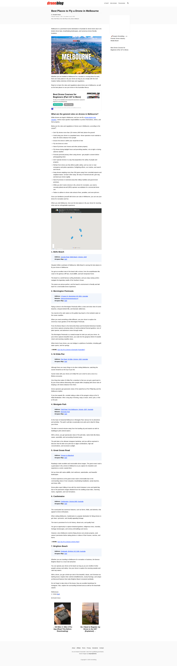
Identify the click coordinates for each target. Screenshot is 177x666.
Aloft (65, 259)
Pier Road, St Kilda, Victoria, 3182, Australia (74, 359)
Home (52, 18)
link (58, 594)
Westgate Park (65, 411)
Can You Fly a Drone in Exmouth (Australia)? (71, 349)
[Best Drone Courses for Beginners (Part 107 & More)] (93, 100)
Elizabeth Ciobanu (57, 14)
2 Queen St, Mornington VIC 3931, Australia (74, 296)
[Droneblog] (59, 3)
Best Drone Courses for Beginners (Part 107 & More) (67, 95)
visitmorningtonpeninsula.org (69, 298)
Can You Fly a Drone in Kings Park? (68, 541)
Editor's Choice (68, 104)
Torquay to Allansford (67, 455)
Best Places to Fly (58, 18)
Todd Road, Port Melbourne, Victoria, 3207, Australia (77, 409)
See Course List (58, 104)
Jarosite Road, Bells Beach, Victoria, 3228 (74, 257)
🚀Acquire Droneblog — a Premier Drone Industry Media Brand (119, 38)
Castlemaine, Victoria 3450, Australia (72, 501)
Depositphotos (93, 653)
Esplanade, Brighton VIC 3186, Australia (73, 551)
